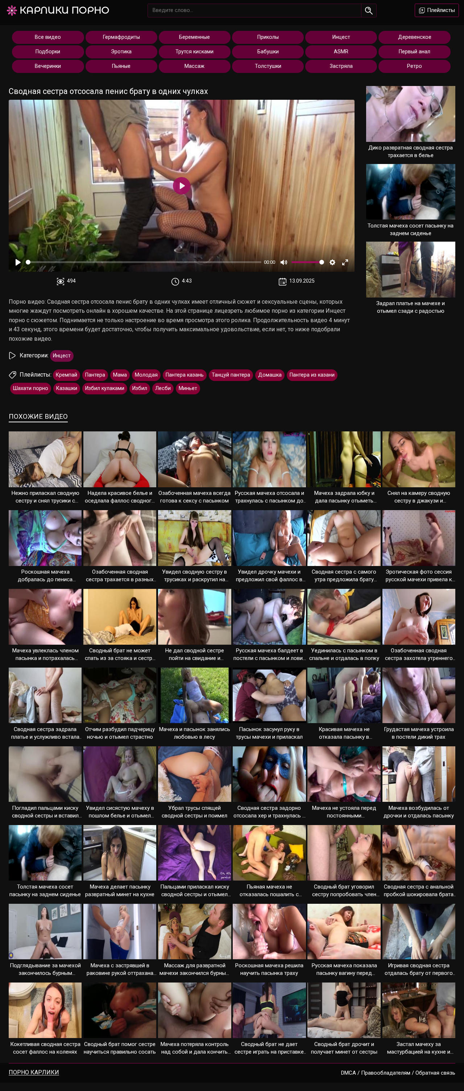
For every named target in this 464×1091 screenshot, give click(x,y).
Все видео (48, 37)
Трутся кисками (194, 52)
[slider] (143, 262)
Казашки (66, 388)
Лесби (163, 388)
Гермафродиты (121, 37)
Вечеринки (48, 66)
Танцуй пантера (231, 375)
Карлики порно (64, 10)
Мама (120, 375)
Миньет (188, 388)
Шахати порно (30, 388)
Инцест (341, 37)
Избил (139, 388)
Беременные (194, 37)
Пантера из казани (312, 375)
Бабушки (268, 52)
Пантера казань (185, 375)
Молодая (146, 375)
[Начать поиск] (369, 10)
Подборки (48, 52)
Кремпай (66, 375)
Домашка (270, 375)
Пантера (95, 375)
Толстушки (268, 66)
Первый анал (414, 52)
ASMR (341, 52)
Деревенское (414, 37)
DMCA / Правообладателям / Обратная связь (398, 1073)
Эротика (121, 52)
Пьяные (121, 66)
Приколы (268, 37)
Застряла (341, 66)
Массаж (194, 66)
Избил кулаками (104, 388)
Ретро (414, 66)
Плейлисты (440, 10)
